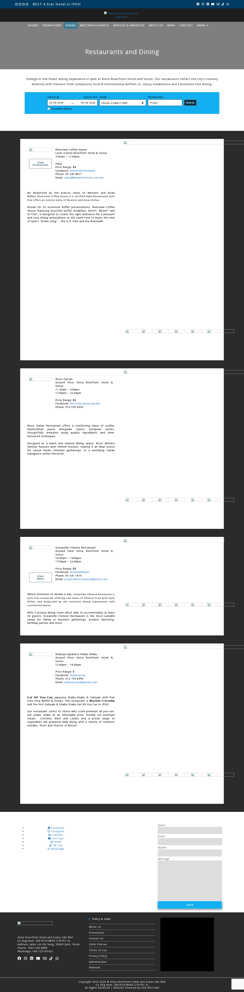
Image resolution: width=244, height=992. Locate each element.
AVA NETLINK (150, 987)
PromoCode (155, 97)
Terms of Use (98, 950)
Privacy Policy (98, 956)
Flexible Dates (61, 108)
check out (90, 97)
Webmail (94, 967)
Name (162, 825)
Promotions (96, 932)
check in (53, 97)
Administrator (98, 961)
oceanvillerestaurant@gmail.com (86, 579)
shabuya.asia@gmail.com (80, 682)
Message (164, 858)
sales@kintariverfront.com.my (84, 177)
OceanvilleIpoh (79, 572)
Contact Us (96, 938)
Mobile (162, 847)
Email (161, 836)
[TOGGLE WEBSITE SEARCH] (215, 25)
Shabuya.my (78, 675)
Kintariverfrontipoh (82, 170)
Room (102, 97)
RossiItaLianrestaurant (85, 403)
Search (190, 102)
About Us (95, 926)
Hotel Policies (98, 944)
